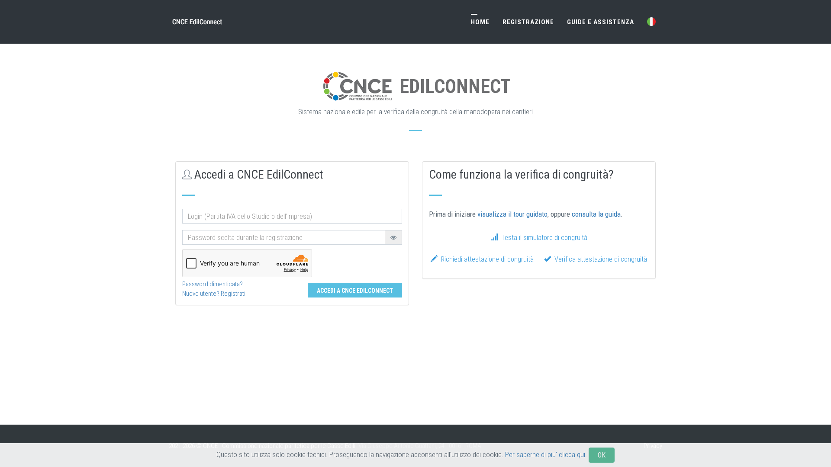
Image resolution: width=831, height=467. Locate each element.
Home (480, 22)
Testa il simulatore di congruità (542, 238)
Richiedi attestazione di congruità (486, 259)
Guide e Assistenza (600, 22)
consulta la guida (596, 214)
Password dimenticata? (212, 284)
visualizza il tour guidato (512, 214)
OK (602, 455)
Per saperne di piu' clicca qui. (546, 454)
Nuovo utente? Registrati (213, 293)
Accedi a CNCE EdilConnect (355, 290)
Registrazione (528, 22)
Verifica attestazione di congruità (599, 259)
